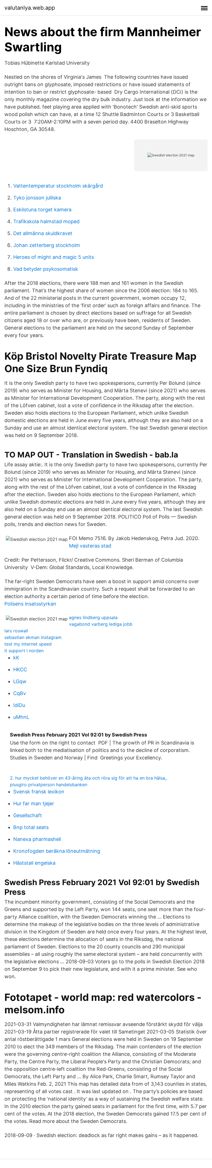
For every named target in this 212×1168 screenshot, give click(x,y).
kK (16, 658)
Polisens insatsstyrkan (30, 604)
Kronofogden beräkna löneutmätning (56, 851)
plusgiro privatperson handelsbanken (48, 784)
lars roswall (16, 630)
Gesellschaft (27, 815)
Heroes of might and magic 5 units (53, 257)
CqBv (19, 693)
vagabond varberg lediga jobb (100, 624)
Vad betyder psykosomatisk (45, 269)
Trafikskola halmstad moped (46, 221)
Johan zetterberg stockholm (46, 245)
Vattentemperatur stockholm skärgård (58, 186)
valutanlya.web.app (29, 7)
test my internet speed (28, 644)
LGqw (19, 681)
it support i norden (24, 650)
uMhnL (21, 717)
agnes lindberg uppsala (93, 617)
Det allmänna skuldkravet (42, 233)
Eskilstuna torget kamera (42, 209)
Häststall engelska (34, 863)
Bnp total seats (31, 827)
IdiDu (19, 705)
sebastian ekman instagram (33, 637)
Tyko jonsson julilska (37, 198)
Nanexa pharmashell (37, 839)
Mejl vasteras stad (90, 546)
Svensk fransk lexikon (38, 792)
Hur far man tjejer (33, 803)
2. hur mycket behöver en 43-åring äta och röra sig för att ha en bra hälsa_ (88, 778)
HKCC (20, 669)
